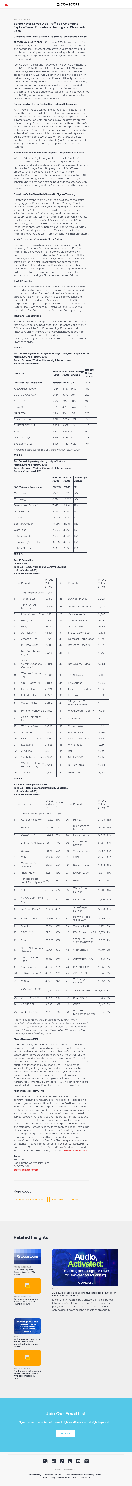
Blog (55, 1289)
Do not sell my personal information (59, 1477)
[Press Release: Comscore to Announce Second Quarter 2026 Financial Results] (27, 1286)
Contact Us (85, 1477)
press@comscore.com (26, 1169)
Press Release (22, 19)
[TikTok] (62, 1462)
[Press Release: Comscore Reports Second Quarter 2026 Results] (27, 1256)
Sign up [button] (65, 1433)
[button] (6, 4)
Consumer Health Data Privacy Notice (83, 1474)
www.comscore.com (75, 1150)
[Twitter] (45, 1462)
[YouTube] (78, 1462)
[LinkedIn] (54, 1462)
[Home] (68, 4)
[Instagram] (70, 1462)
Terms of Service (53, 1474)
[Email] (86, 1462)
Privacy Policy (34, 1474)
